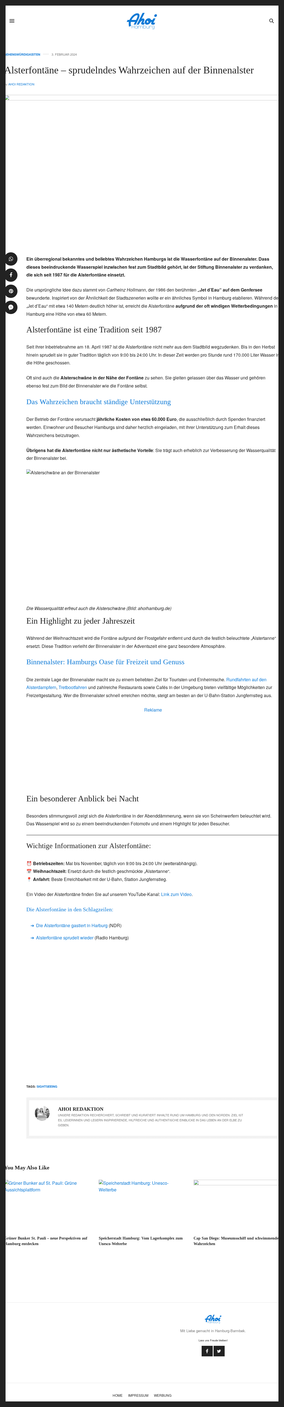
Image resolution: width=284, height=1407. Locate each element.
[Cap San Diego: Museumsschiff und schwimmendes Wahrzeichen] (237, 1205)
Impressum (138, 1395)
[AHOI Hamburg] (142, 21)
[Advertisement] (153, 752)
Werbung (162, 1395)
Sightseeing (47, 1086)
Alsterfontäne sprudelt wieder (64, 937)
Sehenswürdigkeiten (22, 54)
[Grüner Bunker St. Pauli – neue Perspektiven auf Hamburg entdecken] (47, 1205)
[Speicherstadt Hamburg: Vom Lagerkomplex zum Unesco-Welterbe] (142, 1205)
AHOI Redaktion (21, 84)
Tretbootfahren (73, 687)
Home (118, 1395)
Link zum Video (176, 894)
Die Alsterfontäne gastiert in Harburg (72, 925)
